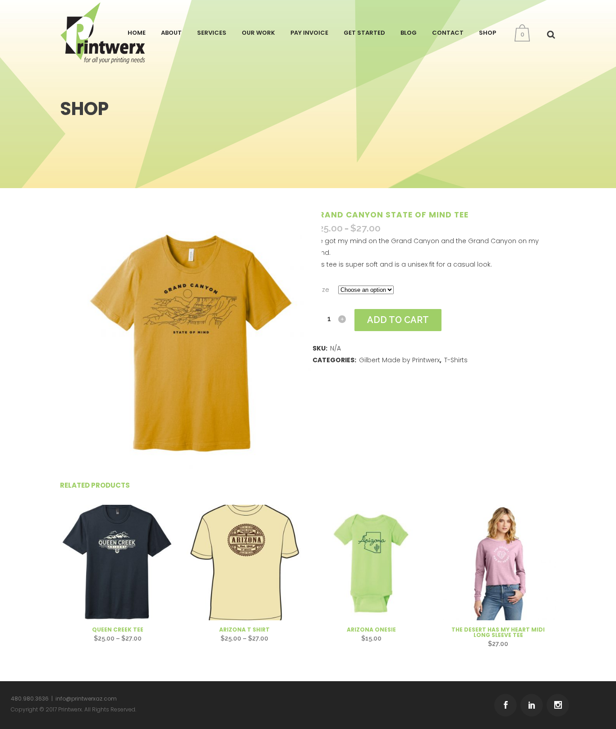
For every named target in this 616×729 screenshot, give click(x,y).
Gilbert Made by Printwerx (399, 359)
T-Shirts (456, 359)
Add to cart (398, 319)
